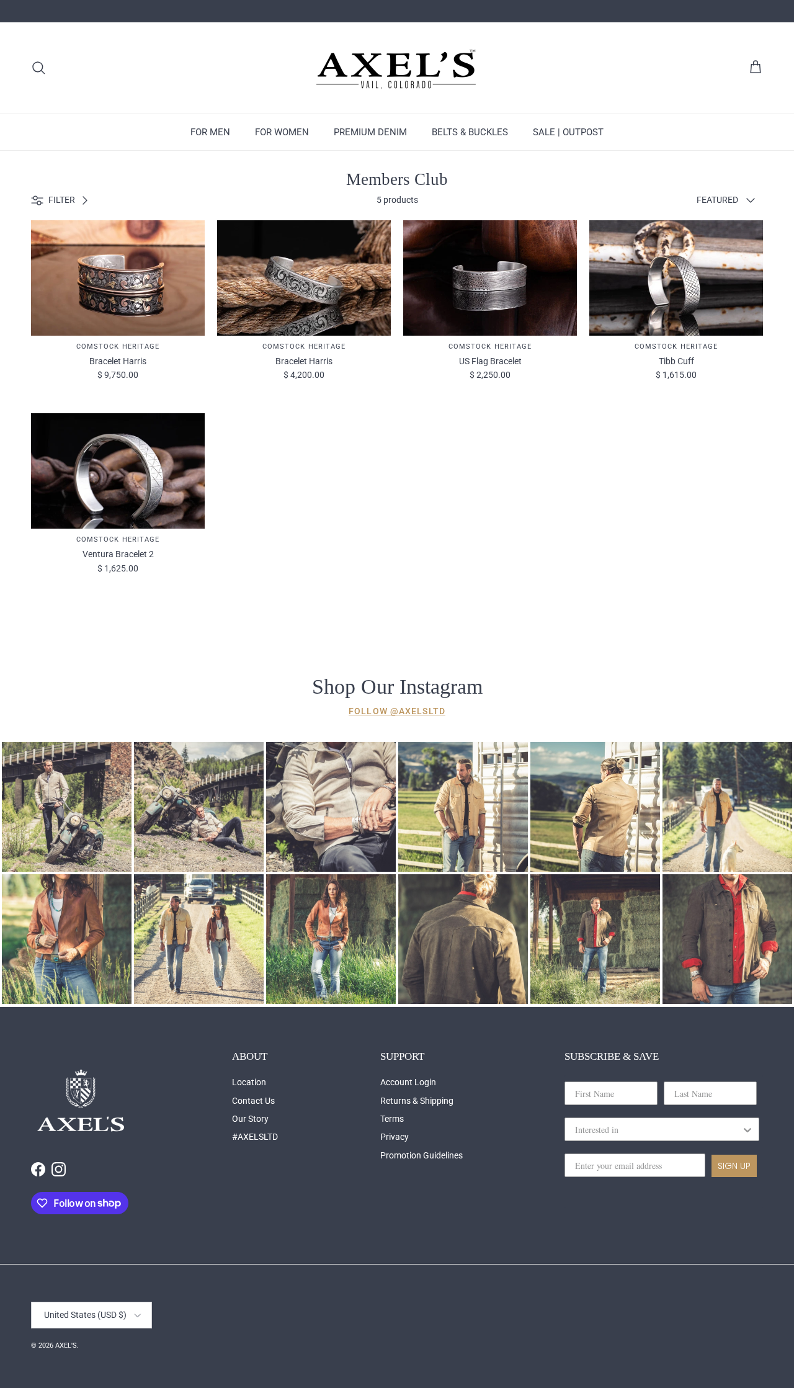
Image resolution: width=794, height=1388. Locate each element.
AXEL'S (66, 1345)
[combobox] (658, 1129)
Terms (392, 1119)
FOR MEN (210, 132)
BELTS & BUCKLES (470, 132)
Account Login (408, 1082)
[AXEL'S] (397, 68)
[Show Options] (747, 1129)
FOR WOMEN (282, 132)
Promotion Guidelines (421, 1155)
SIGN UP (734, 1166)
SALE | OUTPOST (568, 132)
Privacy (394, 1137)
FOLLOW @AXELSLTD (397, 711)
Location (249, 1082)
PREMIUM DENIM (370, 132)
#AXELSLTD (255, 1137)
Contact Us (253, 1101)
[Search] (38, 67)
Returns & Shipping (416, 1101)
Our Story (250, 1119)
